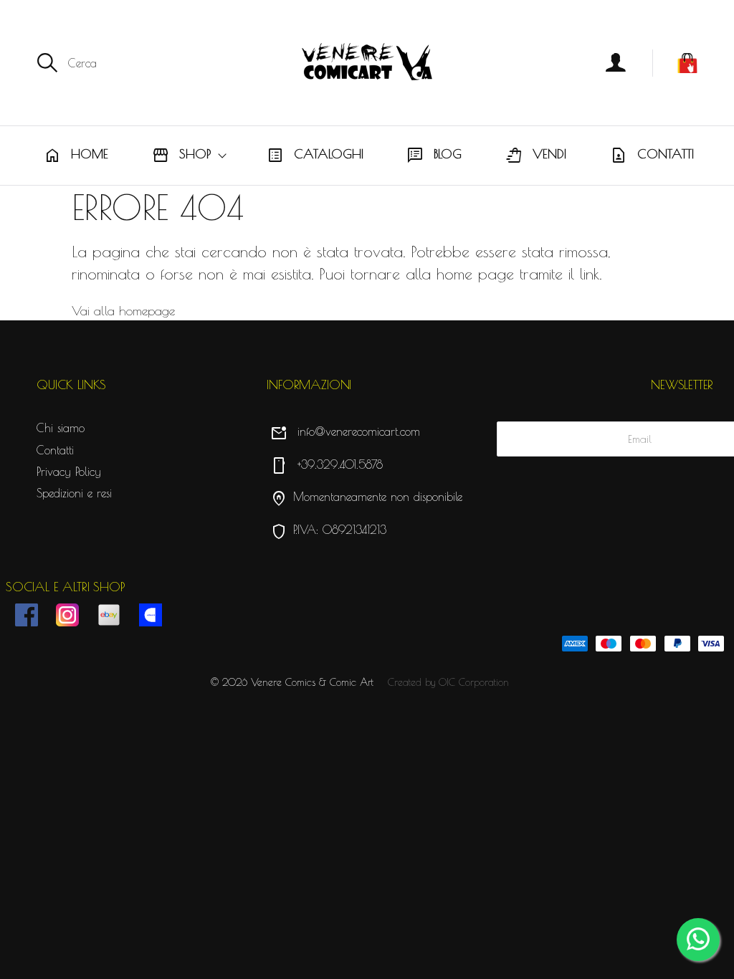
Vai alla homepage (123, 310)
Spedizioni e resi (74, 493)
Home (76, 155)
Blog (434, 155)
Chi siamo (61, 427)
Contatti (652, 155)
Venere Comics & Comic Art (312, 682)
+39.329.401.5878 (326, 464)
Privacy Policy (69, 471)
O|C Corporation (474, 682)
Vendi (535, 155)
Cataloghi (315, 155)
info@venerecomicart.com (345, 431)
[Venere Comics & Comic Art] (367, 62)
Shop (181, 155)
